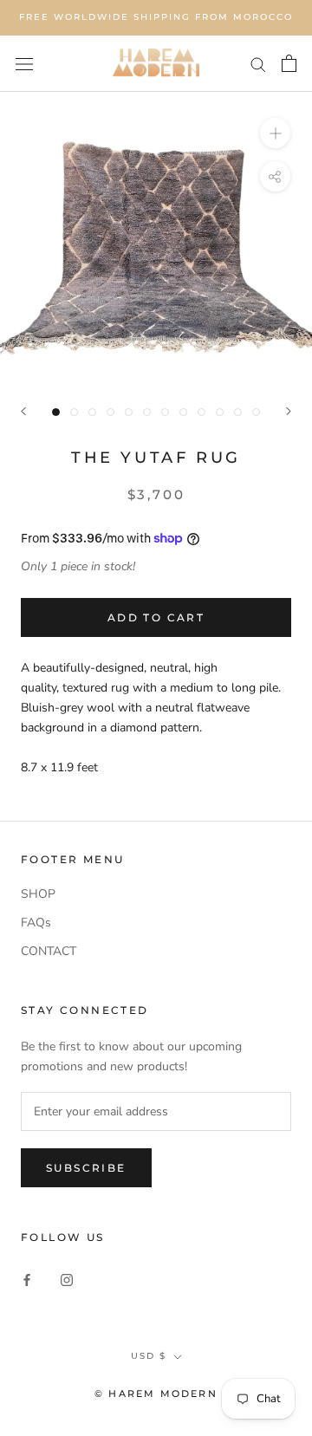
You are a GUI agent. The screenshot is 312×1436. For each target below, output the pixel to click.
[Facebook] (27, 1279)
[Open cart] (289, 63)
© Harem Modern (156, 1393)
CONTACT (48, 951)
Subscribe (86, 1167)
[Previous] (23, 411)
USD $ (148, 1355)
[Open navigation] (24, 63)
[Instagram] (67, 1279)
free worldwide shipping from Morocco (156, 17)
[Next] (288, 411)
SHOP (38, 894)
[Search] (258, 63)
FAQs (36, 922)
